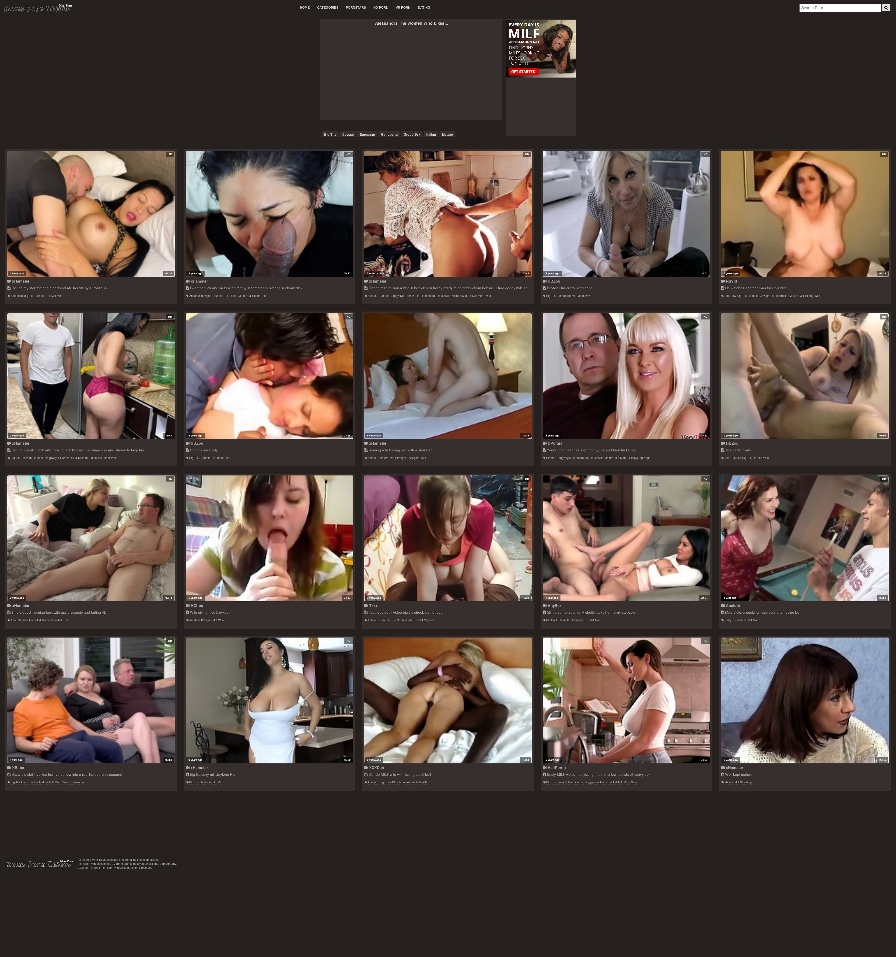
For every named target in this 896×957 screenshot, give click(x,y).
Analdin (732, 605)
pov (264, 296)
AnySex (554, 605)
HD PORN (380, 7)
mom (60, 296)
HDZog (553, 281)
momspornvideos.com (38, 864)
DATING (424, 7)
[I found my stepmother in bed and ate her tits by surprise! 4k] (91, 214)
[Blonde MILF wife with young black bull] (448, 700)
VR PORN (403, 7)
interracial (782, 296)
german (23, 620)
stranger (400, 458)
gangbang (389, 134)
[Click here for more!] (540, 49)
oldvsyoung (635, 458)
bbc (726, 296)
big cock (552, 620)
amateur (194, 296)
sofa (65, 782)
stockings (746, 782)
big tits (330, 134)
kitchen (456, 296)
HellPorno (556, 767)
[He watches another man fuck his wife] (805, 214)
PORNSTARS (356, 7)
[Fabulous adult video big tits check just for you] (448, 538)
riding (809, 296)
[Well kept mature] (805, 700)
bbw (733, 296)
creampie (577, 620)
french (410, 296)
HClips (196, 605)
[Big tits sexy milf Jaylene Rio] (269, 700)
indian (220, 458)
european (367, 134)
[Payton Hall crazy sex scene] (626, 214)
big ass (384, 296)
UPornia (554, 443)
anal (727, 458)
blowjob (206, 296)
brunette (40, 296)
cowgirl (765, 296)
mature (447, 134)
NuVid (731, 281)
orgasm (429, 620)
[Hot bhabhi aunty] (269, 376)
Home (305, 7)
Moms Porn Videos (37, 8)
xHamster (20, 281)
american (17, 296)
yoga (647, 458)
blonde (561, 296)
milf (53, 296)
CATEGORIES (327, 7)
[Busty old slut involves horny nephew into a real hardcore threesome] (91, 700)
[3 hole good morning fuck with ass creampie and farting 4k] (91, 538)
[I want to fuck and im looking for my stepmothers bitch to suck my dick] (269, 214)
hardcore (66, 458)
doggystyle (397, 296)
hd (48, 296)
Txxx (373, 605)
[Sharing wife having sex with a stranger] (448, 376)
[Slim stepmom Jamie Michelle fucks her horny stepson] (626, 538)
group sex (412, 134)
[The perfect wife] (805, 376)
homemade (428, 296)
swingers (413, 458)
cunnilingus (404, 620)
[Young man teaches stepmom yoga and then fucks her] (626, 376)
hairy (32, 620)
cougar (348, 134)
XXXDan (376, 767)
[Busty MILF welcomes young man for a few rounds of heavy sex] (626, 700)
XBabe (17, 767)
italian (431, 134)
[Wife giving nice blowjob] (269, 538)
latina (233, 296)
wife (488, 296)
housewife (443, 296)
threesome (76, 782)
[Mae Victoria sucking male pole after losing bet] (805, 538)
